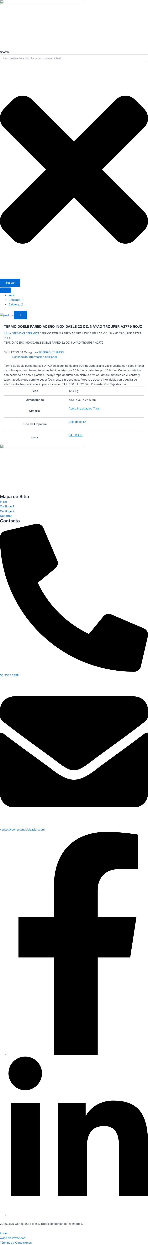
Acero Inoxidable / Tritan (84, 408)
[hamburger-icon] (5, 290)
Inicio (11, 295)
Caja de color (77, 422)
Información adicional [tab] (43, 357)
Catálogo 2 (15, 304)
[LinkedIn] (78, 1215)
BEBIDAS (19, 333)
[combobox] (74, 58)
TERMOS (33, 333)
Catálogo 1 (15, 300)
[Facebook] (78, 1054)
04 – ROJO (75, 435)
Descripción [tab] (20, 357)
